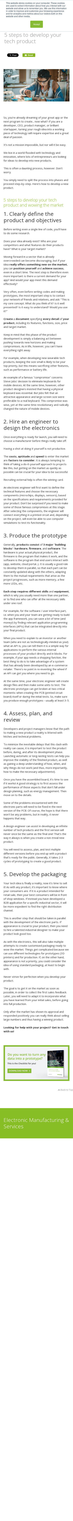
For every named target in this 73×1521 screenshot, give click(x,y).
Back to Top (66, 1089)
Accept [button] (36, 24)
